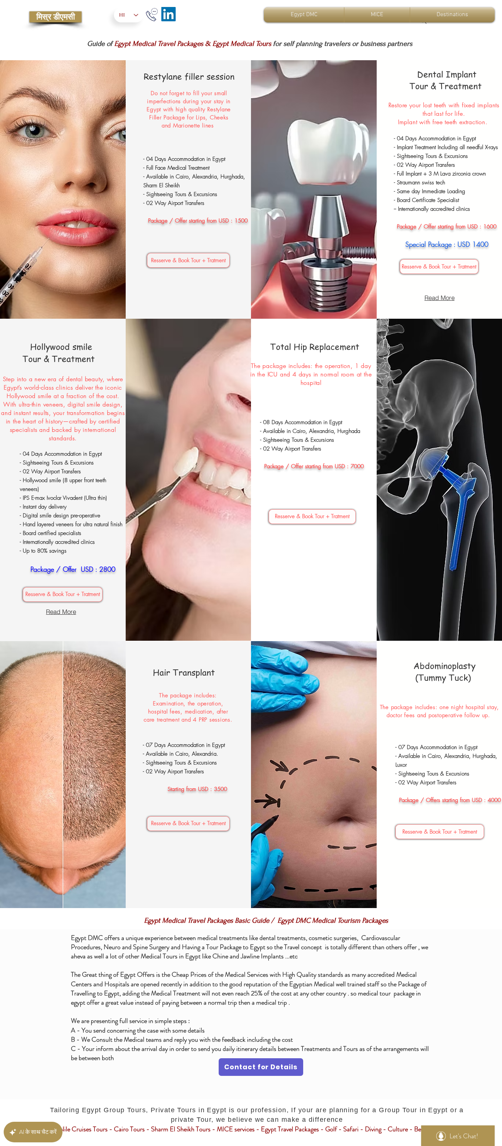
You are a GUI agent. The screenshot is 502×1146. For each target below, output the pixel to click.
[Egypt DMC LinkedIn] (168, 14)
